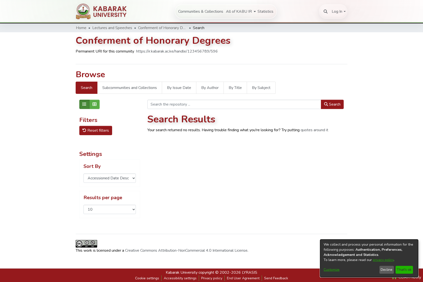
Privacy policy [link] (211, 278)
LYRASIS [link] (249, 272)
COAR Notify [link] (409, 277)
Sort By (92, 166)
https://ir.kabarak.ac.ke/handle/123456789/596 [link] (177, 51)
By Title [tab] (235, 87)
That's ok (404, 269)
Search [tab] (86, 87)
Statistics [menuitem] (265, 11)
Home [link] (81, 28)
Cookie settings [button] (147, 278)
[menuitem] (240, 11)
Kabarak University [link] (182, 272)
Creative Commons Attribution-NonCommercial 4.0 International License (186, 250)
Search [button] (334, 104)
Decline (386, 269)
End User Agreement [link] (243, 278)
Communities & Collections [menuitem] (200, 11)
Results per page (102, 197)
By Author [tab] (210, 87)
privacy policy (383, 260)
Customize (332, 269)
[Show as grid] (94, 104)
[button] (325, 11)
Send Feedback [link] (276, 278)
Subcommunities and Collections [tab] (129, 87)
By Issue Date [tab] (179, 87)
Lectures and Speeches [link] (112, 28)
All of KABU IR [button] (239, 11)
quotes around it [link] (314, 130)
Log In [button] (337, 11)
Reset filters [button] (97, 130)
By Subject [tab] (261, 87)
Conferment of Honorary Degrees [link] (162, 28)
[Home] (104, 11)
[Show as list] (84, 104)
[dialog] (369, 258)
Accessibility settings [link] (180, 278)
